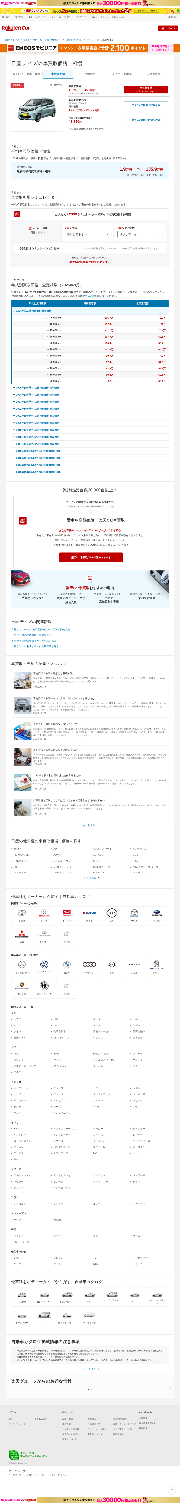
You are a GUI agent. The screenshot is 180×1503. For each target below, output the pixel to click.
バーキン (19, 1263)
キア (95, 1235)
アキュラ (138, 1037)
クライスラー (60, 1088)
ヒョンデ (19, 1235)
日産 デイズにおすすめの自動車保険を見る (35, 646)
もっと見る (89, 825)
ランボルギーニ (101, 1181)
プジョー (58, 1203)
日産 (55, 1019)
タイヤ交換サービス (122, 1429)
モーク (17, 1159)
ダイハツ (19, 1031)
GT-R (96, 861)
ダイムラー (139, 1128)
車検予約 (66, 1424)
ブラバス (98, 1066)
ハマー (17, 1112)
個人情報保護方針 (147, 1423)
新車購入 (92, 1419)
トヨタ (17, 1019)
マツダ (17, 1025)
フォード (58, 1094)
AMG (16, 1053)
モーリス (19, 1153)
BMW (56, 1053)
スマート (138, 1053)
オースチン (139, 1147)
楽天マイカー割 (69, 1439)
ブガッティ (139, 1203)
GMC (136, 1106)
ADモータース (21, 1241)
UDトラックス (61, 1037)
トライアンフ (60, 1153)
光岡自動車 (59, 1031)
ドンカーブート (141, 1257)
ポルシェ (138, 1059)
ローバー (138, 1134)
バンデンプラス (62, 1147)
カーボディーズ (141, 1140)
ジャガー (98, 1128)
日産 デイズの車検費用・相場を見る (31, 635)
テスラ (17, 1106)
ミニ (135, 1066)
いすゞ (57, 1025)
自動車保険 (118, 1434)
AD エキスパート (102, 848)
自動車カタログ (95, 1434)
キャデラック (21, 1088)
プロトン (58, 1257)
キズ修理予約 (94, 1424)
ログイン (170, 28)
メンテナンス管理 (70, 1429)
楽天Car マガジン (70, 1434)
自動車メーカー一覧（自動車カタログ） (42, 40)
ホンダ (97, 1019)
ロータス (98, 1134)
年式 (71, 227)
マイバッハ (59, 1066)
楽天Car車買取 (91, 295)
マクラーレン (100, 1147)
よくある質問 (40, 1419)
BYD (16, 1257)
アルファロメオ (22, 1175)
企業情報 (143, 1418)
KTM (95, 1263)
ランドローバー (62, 1134)
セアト (57, 1263)
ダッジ (97, 1106)
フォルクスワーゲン (104, 1059)
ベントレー (20, 1134)
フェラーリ (139, 1175)
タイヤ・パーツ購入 (97, 1429)
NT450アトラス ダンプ (145, 867)
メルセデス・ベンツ (25, 1066)
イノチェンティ (62, 1187)
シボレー (138, 1088)
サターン (98, 1088)
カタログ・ (26, 73)
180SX (17, 848)
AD (55, 848)
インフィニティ (62, 1112)
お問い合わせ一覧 (35, 1475)
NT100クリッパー (63, 867)
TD (95, 1257)
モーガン (19, 1147)
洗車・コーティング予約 (124, 1424)
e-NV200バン (21, 861)
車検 (90, 73)
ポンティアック (101, 1094)
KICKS (136, 861)
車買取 (58, 73)
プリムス (138, 1100)
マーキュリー (140, 1094)
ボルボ (57, 1219)
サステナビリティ (58, 1475)
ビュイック (20, 1094)
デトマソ (138, 1181)
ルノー (97, 1203)
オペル (57, 1059)
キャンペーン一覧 (17, 1424)
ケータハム (99, 1140)
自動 (154, 73)
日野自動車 (139, 1031)
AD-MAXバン (140, 848)
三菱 (135, 1019)
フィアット (99, 1175)
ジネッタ (58, 1140)
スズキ (136, 1025)
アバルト (19, 1187)
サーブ (17, 1219)
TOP (11, 1419)
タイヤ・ (122, 73)
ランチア (58, 1181)
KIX (16, 867)
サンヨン (138, 1235)
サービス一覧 (15, 1475)
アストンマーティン (64, 1128)
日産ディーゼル (101, 1031)
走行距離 (126, 227)
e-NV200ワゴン (62, 861)
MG (95, 1153)
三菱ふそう (20, 1037)
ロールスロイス (22, 1140)
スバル (97, 1025)
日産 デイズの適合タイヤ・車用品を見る (33, 640)
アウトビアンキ (62, 1175)
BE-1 (135, 854)
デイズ (89, 40)
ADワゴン (98, 854)
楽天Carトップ (12, 40)
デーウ (57, 1235)
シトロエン (20, 1203)
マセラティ (20, 1181)
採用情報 (143, 1428)
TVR (16, 1128)
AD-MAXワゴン (22, 854)
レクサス (98, 1037)
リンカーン (20, 1100)
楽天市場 (172, 17)
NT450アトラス (102, 867)
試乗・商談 (67, 1419)
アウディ (19, 1059)
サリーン (98, 1100)
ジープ (57, 1106)
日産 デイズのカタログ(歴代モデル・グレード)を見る (40, 629)
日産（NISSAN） (74, 40)
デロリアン (59, 1100)
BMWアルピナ (101, 1053)
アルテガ (19, 1072)
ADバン (57, 854)
